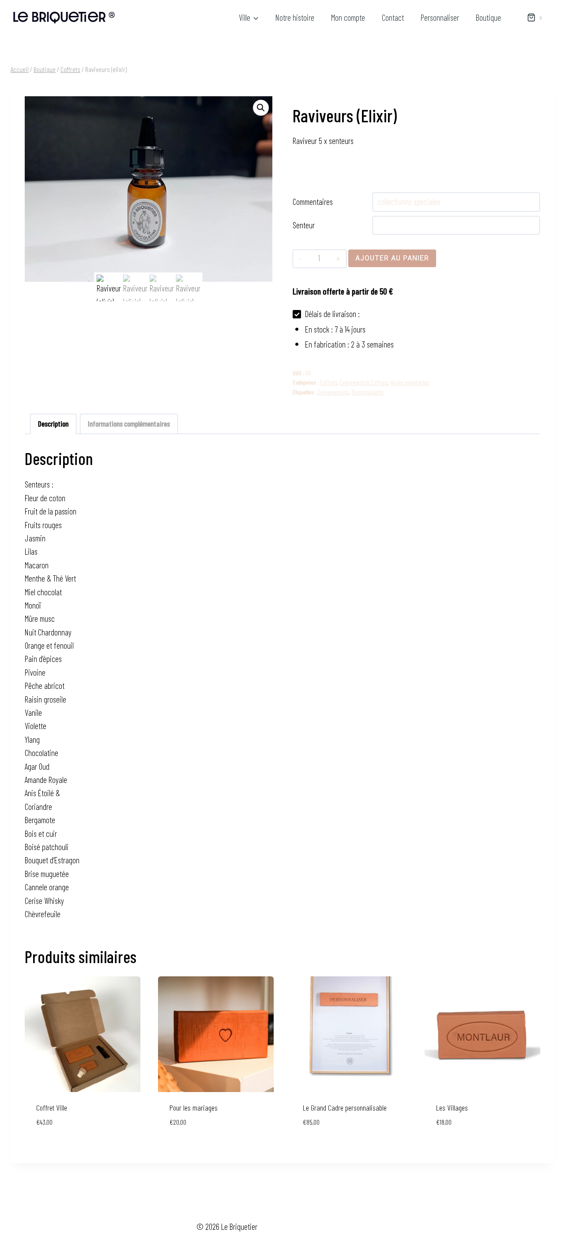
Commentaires (313, 202)
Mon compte (348, 17)
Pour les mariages (194, 1107)
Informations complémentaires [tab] (129, 423)
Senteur (304, 225)
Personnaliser (440, 17)
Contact (393, 17)
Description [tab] (53, 423)
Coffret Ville (51, 1107)
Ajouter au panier (392, 258)
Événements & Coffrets (364, 382)
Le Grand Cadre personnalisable (345, 1107)
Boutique (488, 17)
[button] (261, 108)
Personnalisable (367, 392)
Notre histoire (294, 17)
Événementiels (333, 392)
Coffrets (328, 382)
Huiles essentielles (410, 382)
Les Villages (452, 1107)
